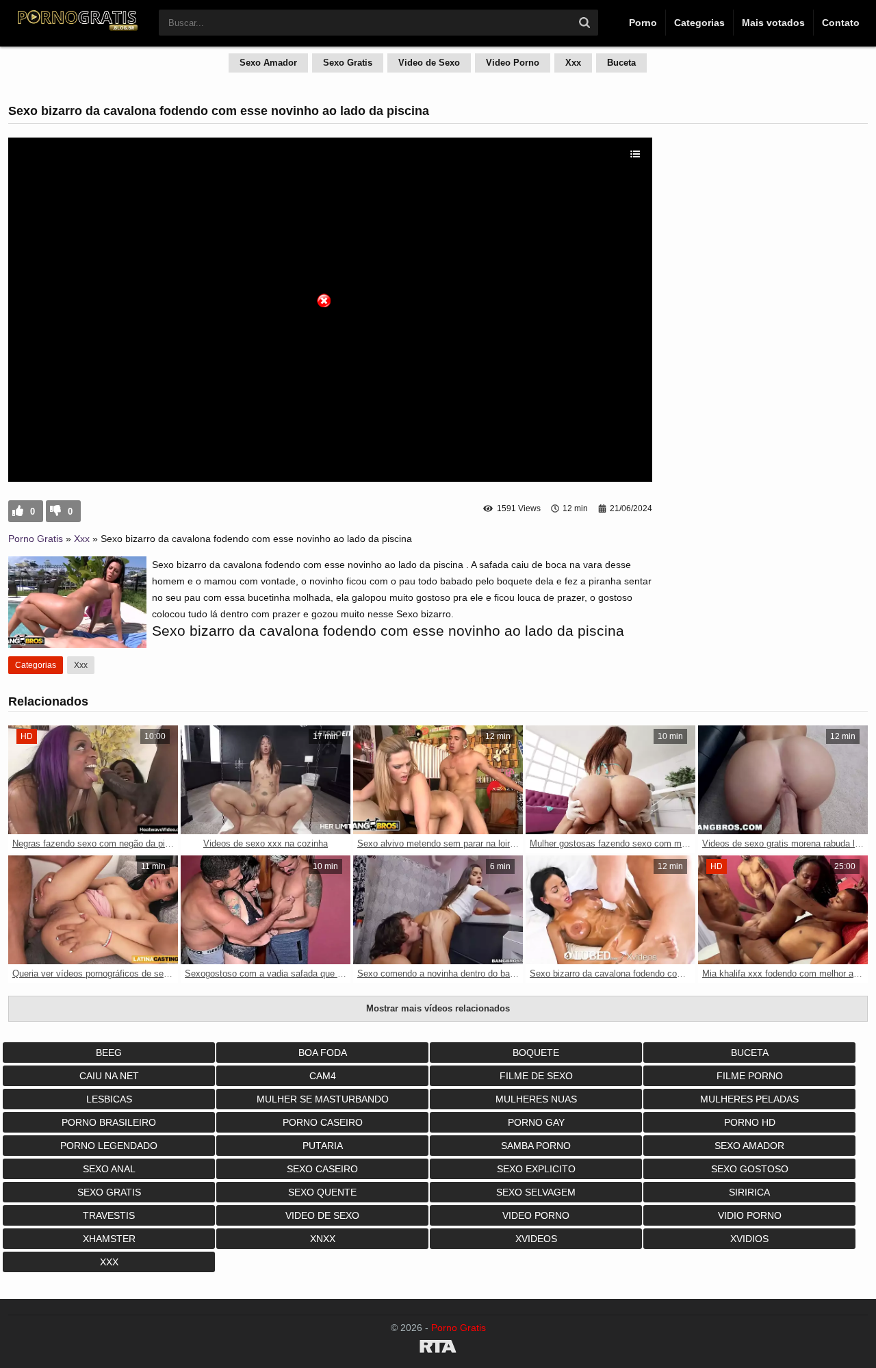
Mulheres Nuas (536, 1099)
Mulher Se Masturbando (323, 1099)
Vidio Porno (750, 1215)
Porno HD (749, 1122)
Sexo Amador (268, 62)
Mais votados (773, 22)
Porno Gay (536, 1122)
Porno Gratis (35, 538)
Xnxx (322, 1238)
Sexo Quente (322, 1192)
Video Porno (512, 62)
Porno (643, 22)
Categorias (699, 22)
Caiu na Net (109, 1075)
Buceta (621, 62)
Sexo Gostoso (749, 1168)
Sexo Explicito (536, 1168)
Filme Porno (750, 1075)
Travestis (109, 1215)
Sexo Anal (109, 1168)
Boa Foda (322, 1052)
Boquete (536, 1052)
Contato (841, 22)
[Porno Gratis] (76, 28)
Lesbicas (109, 1099)
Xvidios (749, 1238)
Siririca (749, 1192)
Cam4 (322, 1075)
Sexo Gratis (347, 62)
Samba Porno (536, 1145)
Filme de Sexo (536, 1075)
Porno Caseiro (323, 1122)
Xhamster (109, 1238)
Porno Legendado (108, 1145)
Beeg (109, 1052)
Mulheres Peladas (749, 1099)
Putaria (322, 1145)
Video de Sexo (429, 62)
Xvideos (536, 1238)
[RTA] (438, 1349)
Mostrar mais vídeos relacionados (438, 1008)
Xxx (573, 62)
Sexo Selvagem (536, 1192)
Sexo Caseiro (322, 1168)
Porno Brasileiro (109, 1122)
